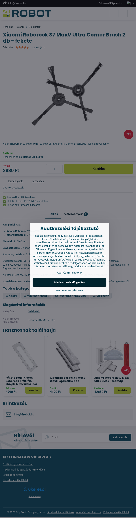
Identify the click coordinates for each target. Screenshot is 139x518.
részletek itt (71, 256)
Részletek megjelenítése (69, 290)
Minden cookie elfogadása (69, 282)
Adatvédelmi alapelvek (69, 272)
